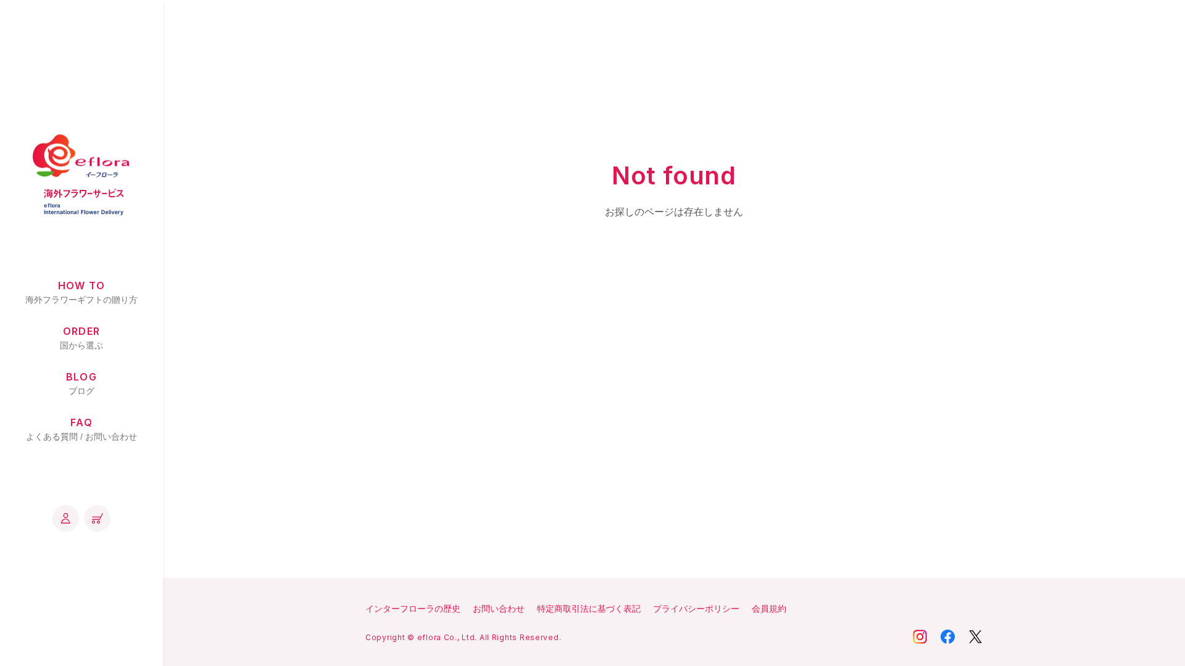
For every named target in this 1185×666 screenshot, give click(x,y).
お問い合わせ (499, 609)
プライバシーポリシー (696, 609)
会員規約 (769, 609)
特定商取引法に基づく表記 (589, 609)
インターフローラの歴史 (412, 609)
